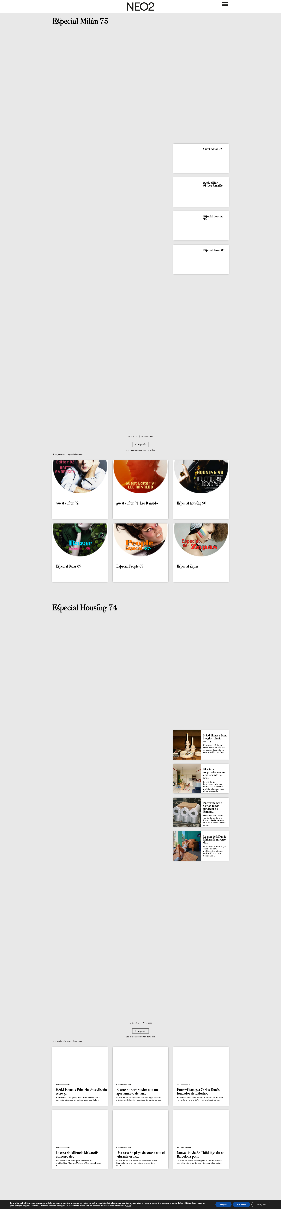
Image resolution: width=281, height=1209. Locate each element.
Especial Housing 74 (84, 607)
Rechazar (241, 1204)
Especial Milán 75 (80, 21)
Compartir (140, 444)
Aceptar (223, 1204)
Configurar (261, 1204)
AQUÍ (128, 1205)
